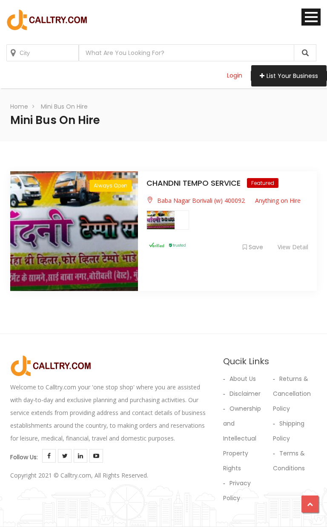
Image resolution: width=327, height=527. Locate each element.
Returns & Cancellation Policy (292, 393)
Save (256, 247)
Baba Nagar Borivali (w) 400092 (201, 200)
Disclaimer (245, 393)
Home (19, 106)
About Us (242, 378)
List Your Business (292, 76)
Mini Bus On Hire (64, 106)
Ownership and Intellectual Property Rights (242, 438)
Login (234, 75)
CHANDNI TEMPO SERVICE (194, 183)
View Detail (293, 247)
